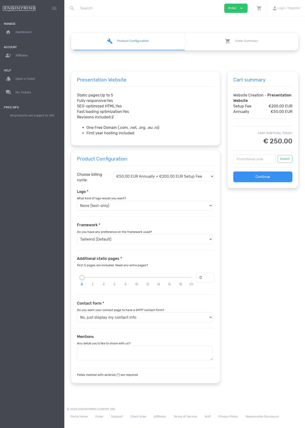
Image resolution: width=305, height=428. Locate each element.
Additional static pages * (99, 258)
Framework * (88, 225)
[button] (259, 8)
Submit (285, 159)
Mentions (85, 336)
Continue (262, 177)
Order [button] (236, 8)
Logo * (82, 191)
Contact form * (90, 303)
